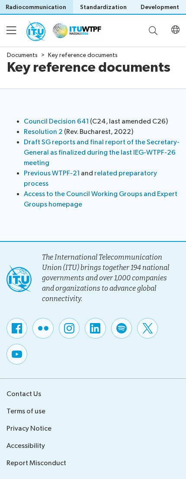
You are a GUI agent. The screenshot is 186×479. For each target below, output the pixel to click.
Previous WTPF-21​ (52, 173)
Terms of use (25, 411)
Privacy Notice (28, 429)
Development (160, 7)
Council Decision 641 (56, 121)
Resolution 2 (44, 132)
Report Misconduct (36, 463)
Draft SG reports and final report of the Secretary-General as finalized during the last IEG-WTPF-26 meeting (102, 152)
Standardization (103, 7)
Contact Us (23, 394)
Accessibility (25, 446)
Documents (22, 55)
